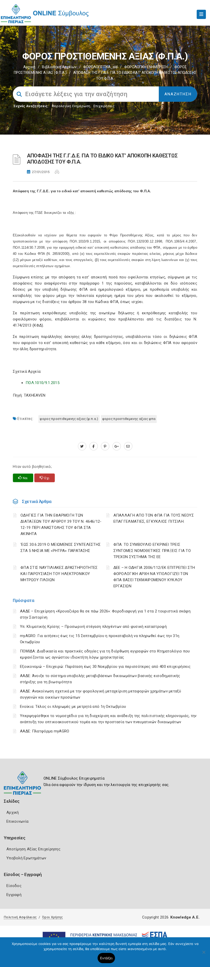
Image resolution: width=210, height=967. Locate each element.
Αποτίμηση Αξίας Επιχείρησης (33, 849)
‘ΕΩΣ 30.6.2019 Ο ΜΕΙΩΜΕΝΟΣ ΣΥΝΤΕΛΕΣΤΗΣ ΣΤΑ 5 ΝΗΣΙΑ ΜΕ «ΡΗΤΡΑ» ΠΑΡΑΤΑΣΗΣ (60, 547)
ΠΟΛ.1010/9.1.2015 (42, 382)
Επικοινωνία (17, 821)
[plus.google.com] (116, 446)
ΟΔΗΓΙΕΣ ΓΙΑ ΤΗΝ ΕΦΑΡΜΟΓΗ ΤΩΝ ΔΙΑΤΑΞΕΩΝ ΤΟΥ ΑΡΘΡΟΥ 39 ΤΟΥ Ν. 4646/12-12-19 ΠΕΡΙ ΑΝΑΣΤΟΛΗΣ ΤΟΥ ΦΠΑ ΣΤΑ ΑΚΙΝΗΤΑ (61, 524)
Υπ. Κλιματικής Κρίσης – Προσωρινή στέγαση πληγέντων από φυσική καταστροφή (93, 626)
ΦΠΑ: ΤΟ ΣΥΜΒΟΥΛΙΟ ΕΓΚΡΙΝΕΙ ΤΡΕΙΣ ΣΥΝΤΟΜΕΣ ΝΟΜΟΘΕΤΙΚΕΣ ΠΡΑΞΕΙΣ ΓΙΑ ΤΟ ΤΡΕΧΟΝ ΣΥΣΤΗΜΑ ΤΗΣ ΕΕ (152, 550)
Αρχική (29, 67)
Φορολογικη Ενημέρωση (71, 106)
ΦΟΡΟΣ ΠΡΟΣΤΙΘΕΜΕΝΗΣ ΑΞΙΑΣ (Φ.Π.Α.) (69, 419)
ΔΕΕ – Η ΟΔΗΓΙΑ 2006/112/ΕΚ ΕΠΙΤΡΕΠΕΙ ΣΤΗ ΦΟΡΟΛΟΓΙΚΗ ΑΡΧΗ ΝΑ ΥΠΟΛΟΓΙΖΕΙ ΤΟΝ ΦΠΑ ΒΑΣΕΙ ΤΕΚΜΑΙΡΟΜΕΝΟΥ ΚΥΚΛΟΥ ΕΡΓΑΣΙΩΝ (154, 576)
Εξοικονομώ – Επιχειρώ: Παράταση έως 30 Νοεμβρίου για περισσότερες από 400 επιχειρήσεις (105, 666)
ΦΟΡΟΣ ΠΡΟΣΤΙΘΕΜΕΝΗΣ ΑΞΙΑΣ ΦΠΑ (129, 419)
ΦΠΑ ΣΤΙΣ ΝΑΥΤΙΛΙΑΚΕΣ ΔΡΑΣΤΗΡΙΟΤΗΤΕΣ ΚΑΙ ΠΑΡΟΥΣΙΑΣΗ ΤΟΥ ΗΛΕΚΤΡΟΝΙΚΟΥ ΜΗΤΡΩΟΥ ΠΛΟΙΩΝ (59, 573)
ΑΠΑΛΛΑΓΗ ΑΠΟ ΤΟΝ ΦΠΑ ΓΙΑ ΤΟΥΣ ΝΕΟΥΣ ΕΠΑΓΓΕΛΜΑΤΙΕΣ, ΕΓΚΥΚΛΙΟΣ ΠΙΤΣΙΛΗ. (153, 518)
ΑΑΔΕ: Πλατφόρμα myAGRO (44, 731)
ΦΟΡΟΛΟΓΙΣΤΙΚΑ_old (100, 67)
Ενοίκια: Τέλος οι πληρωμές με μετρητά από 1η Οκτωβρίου (73, 706)
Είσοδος (14, 885)
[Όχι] (203, 955)
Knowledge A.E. (185, 917)
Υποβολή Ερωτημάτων (26, 858)
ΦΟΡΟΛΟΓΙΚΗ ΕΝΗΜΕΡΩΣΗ (146, 67)
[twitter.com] (82, 446)
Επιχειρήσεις (103, 106)
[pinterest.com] (105, 446)
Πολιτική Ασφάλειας (20, 917)
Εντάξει (106, 958)
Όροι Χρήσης (52, 917)
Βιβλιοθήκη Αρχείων (59, 67)
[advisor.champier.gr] (128, 446)
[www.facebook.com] (93, 446)
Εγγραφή (14, 894)
